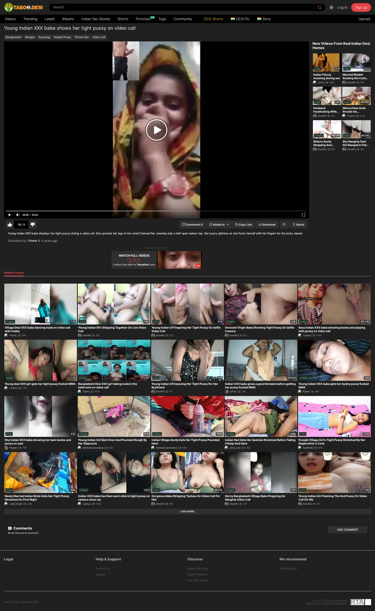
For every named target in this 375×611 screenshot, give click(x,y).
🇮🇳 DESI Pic (240, 19)
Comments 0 (194, 224)
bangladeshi (13, 37)
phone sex (82, 37)
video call (99, 37)
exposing (44, 37)
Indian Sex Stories (95, 19)
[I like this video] (10, 225)
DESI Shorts (213, 19)
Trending (30, 19)
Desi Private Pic (197, 574)
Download (269, 224)
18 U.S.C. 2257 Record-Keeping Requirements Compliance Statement (326, 602)
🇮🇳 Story (264, 19)
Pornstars (144, 18)
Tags (162, 19)
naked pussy (62, 37)
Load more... (188, 511)
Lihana (32, 240)
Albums (68, 19)
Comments (22, 528)
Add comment (347, 529)
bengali (30, 37)
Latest (50, 19)
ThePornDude (288, 568)
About (300, 224)
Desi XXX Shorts (198, 580)
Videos (10, 19)
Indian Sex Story (198, 568)
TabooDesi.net (29, 602)
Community (183, 19)
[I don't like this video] (33, 225)
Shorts (123, 19)
